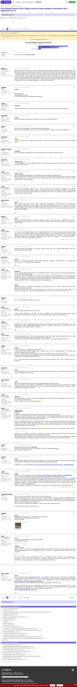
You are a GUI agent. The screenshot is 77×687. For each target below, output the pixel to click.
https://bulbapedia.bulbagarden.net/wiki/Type (26, 589)
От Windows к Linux (7, 610)
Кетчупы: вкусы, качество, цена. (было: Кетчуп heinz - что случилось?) (18, 628)
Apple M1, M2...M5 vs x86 (8, 615)
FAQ (25, 680)
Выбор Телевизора (7, 623)
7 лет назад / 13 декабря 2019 (22, 159)
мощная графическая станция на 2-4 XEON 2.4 (13, 659)
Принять (53, 685)
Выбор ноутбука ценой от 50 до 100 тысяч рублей (13, 633)
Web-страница (4, 181)
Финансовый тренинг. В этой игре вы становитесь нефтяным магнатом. (18, 647)
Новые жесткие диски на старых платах (11, 644)
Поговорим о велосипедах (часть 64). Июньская (13, 635)
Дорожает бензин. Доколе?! (9, 618)
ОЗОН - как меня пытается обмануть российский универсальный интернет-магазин (21, 630)
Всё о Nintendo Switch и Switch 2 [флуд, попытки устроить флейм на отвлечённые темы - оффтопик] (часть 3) (34, 9)
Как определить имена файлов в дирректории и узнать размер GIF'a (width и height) (21, 656)
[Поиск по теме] (73, 29)
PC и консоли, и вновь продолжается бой (12, 626)
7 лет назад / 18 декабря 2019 (22, 186)
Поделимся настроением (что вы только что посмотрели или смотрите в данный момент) (22, 638)
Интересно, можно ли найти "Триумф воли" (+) (13, 652)
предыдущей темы (30, 54)
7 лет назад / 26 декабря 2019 (22, 444)
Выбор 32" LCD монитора (8, 625)
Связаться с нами (6, 680)
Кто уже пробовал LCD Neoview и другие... (12, 649)
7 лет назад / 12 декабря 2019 (22, 126)
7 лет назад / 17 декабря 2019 (22, 171)
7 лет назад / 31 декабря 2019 (22, 573)
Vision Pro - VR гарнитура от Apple (10, 608)
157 (22, 29)
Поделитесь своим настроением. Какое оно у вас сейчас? (15, 616)
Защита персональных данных (27, 681)
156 (19, 29)
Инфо (74, 52)
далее (27, 29)
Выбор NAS (5, 621)
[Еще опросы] (42, 44)
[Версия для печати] (71, 29)
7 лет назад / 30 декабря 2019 (22, 513)
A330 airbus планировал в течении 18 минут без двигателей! (16, 651)
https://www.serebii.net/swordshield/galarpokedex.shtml (29, 581)
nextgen (25, 18)
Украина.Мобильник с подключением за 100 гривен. (14, 654)
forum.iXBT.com (30, 683)
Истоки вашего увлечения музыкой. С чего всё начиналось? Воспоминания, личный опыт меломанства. (25, 612)
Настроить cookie (16, 681)
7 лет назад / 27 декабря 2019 (22, 456)
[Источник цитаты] (62, 175)
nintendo (15, 18)
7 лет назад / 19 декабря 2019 (22, 200)
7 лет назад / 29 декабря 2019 (22, 494)
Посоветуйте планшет (8, 620)
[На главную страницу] (6, 2)
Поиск (22, 680)
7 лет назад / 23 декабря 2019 (22, 345)
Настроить (59, 685)
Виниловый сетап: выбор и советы (10, 613)
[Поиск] (66, 2)
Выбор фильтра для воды (8, 631)
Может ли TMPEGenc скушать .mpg (10, 657)
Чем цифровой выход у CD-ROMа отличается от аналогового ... (16, 646)
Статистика (29, 680)
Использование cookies (7, 681)
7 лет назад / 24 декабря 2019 (22, 408)
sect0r (8, 18)
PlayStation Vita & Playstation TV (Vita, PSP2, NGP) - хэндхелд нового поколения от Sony (21, 636)
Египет (4, 640)
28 (40, 44)
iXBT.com (4, 683)
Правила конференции (15, 680)
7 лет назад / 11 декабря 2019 (22, 52)
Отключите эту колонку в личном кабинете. (11, 662)
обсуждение (20, 18)
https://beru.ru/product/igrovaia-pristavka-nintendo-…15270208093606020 (55, 464)
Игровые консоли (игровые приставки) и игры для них (11, 6)
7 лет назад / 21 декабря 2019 (22, 229)
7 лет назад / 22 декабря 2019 (22, 307)
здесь (13, 15)
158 (24, 29)
